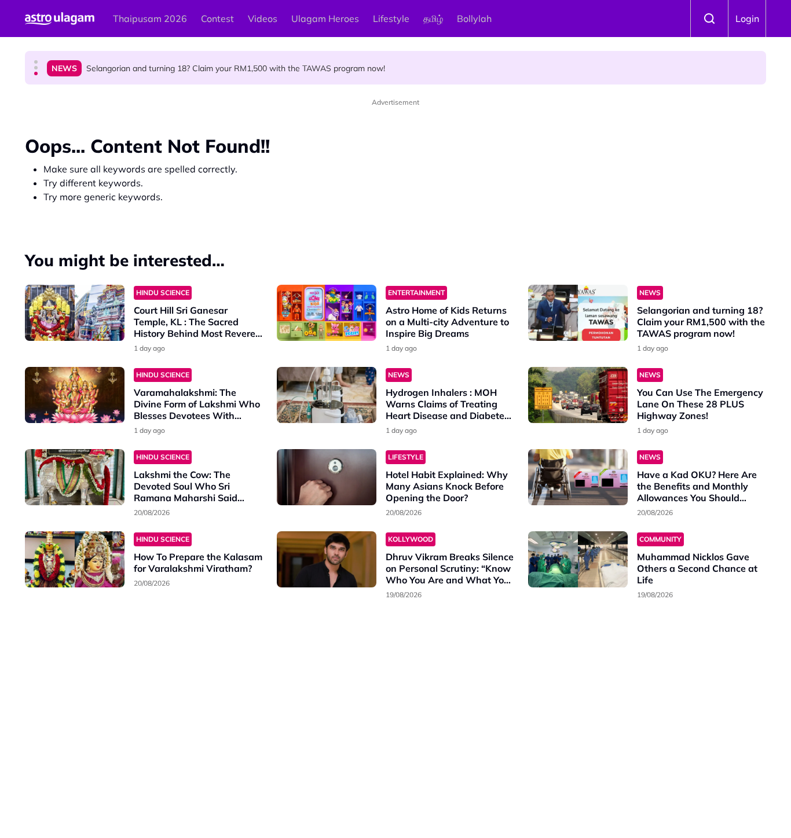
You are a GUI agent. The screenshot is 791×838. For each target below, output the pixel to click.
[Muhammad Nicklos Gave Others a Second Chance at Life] (578, 559)
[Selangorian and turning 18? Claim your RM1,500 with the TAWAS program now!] (578, 313)
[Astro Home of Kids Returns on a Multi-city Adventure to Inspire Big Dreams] (326, 313)
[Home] (59, 18)
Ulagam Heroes (325, 18)
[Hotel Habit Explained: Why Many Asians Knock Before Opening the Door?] (326, 477)
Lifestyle (391, 18)
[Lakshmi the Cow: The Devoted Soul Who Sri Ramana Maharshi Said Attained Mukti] (74, 477)
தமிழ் (433, 18)
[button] (36, 62)
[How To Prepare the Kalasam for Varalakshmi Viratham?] (74, 559)
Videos (262, 18)
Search (709, 18)
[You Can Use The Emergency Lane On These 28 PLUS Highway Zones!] (578, 395)
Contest (217, 18)
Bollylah (474, 18)
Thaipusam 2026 (150, 18)
